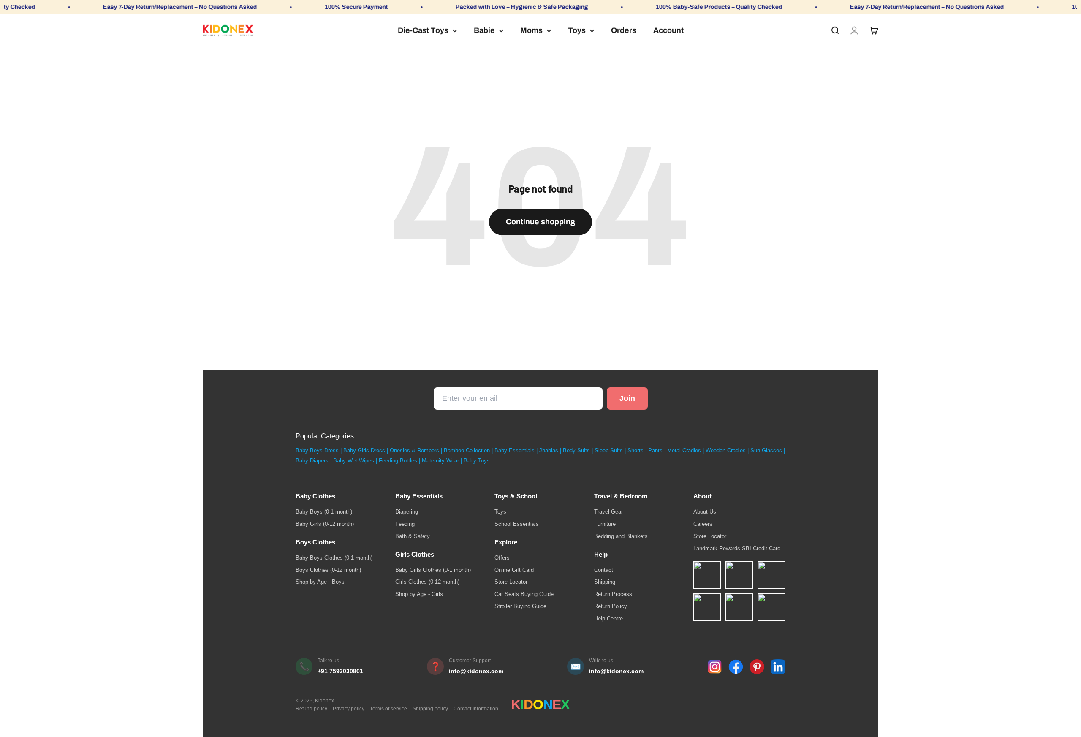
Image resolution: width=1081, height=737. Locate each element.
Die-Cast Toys (423, 30)
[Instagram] (714, 666)
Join (627, 398)
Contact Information (476, 709)
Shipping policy (430, 709)
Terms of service (388, 709)
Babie (484, 30)
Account (668, 30)
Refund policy (311, 709)
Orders (623, 30)
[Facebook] (735, 666)
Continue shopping (540, 222)
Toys (577, 30)
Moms (531, 30)
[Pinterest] (757, 666)
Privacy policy (348, 709)
